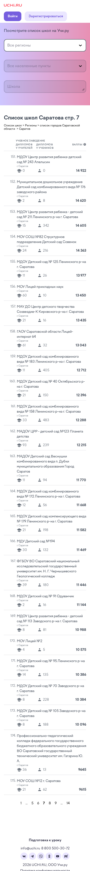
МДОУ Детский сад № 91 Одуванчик (45, 596)
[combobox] (7, 45)
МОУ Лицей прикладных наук (40, 287)
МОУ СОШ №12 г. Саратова (38, 781)
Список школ (13, 125)
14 (68, 803)
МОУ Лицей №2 (29, 641)
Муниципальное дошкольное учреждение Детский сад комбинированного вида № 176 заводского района (51, 187)
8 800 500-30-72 (55, 848)
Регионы (31, 125)
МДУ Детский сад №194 (36, 541)
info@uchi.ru (30, 848)
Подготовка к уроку (45, 840)
